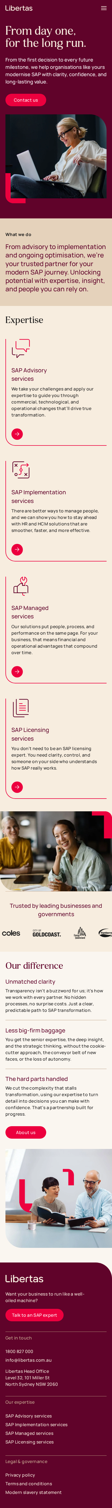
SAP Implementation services (36, 1425)
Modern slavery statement (33, 1492)
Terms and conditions (28, 1484)
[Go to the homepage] (24, 1279)
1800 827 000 (19, 1351)
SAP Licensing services (29, 1442)
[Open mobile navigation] (104, 8)
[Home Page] (19, 8)
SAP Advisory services (28, 1416)
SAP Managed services (29, 1433)
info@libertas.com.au (28, 1360)
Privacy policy (20, 1475)
